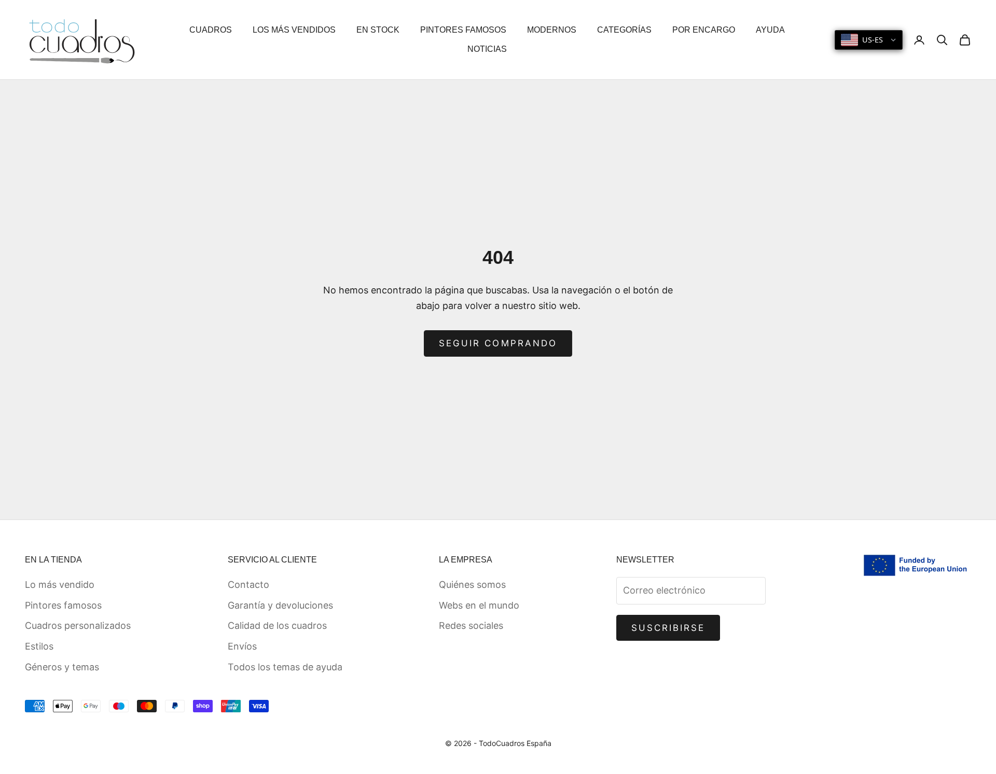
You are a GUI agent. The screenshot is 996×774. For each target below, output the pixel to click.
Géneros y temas (62, 667)
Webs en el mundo (479, 605)
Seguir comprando (498, 343)
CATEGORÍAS (624, 29)
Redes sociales (471, 625)
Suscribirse (668, 628)
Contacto (248, 584)
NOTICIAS (487, 49)
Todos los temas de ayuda (285, 667)
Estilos (39, 646)
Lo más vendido (59, 584)
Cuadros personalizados (78, 625)
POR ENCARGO (703, 29)
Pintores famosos (63, 605)
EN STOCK (377, 29)
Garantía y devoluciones (280, 605)
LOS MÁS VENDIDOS (294, 29)
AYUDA (770, 29)
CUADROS (210, 29)
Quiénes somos (472, 584)
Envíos (242, 646)
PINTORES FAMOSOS (463, 29)
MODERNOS (551, 29)
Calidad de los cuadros (277, 625)
